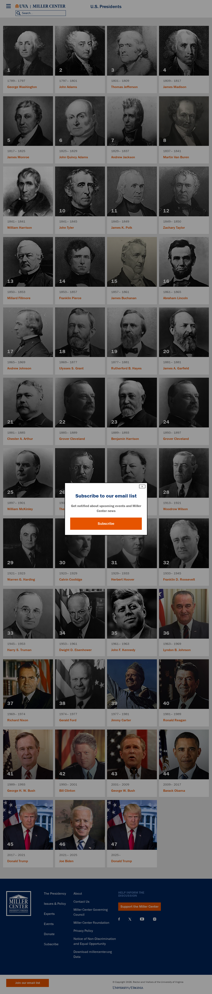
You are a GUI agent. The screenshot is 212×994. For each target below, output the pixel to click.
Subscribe (106, 523)
